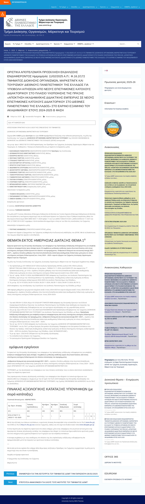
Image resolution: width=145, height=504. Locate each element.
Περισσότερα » (122, 298)
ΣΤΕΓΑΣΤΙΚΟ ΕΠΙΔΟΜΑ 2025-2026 (116, 221)
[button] (3, 14)
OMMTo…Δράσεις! (131, 7)
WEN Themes (78, 501)
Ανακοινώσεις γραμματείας (56, 116)
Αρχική (53, 7)
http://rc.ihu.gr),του (28, 425)
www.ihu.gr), (90, 422)
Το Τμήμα (62, 7)
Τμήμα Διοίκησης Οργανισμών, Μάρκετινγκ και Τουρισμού (44, 31)
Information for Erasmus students (116, 109)
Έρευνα (103, 7)
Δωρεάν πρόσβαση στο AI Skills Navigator (118, 248)
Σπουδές (74, 7)
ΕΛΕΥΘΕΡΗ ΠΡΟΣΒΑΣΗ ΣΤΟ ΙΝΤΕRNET (118, 479)
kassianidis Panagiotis (33, 116)
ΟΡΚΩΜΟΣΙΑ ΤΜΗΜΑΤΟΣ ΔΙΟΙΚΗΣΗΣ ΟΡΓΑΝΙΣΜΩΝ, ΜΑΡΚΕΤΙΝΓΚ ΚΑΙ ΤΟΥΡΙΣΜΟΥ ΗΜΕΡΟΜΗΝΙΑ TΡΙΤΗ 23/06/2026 (121, 235)
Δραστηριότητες (89, 7)
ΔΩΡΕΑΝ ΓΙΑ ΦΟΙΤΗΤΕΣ (113, 462)
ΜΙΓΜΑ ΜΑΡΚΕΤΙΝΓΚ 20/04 (113, 341)
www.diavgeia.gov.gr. (87, 425)
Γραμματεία (115, 7)
